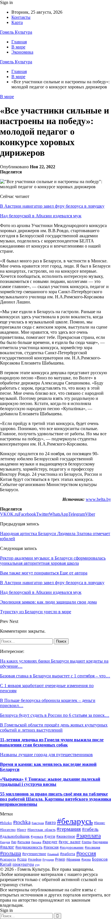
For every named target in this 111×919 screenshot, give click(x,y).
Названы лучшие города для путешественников (46, 754)
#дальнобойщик (15, 836)
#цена (86, 859)
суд (37, 864)
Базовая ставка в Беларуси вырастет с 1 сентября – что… (55, 675)
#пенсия (51, 847)
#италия (23, 842)
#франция (73, 859)
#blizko (6, 823)
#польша (10, 853)
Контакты (20, 17)
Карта (17, 22)
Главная (19, 41)
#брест (21, 830)
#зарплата (88, 835)
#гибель (90, 829)
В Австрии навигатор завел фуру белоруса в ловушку (52, 206)
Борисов (100, 859)
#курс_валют (70, 841)
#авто (50, 822)
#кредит (49, 841)
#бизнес (99, 823)
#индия (5, 842)
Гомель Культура (16, 32)
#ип (13, 842)
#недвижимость (28, 847)
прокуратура (23, 864)
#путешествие (34, 854)
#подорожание (72, 847)
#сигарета (8, 859)
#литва (86, 842)
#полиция (92, 847)
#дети (49, 836)
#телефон (34, 859)
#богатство (8, 830)
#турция (48, 859)
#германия (69, 829)
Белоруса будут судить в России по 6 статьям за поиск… (54, 715)
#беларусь (75, 821)
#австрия (38, 823)
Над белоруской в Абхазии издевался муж (40, 215)
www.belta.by (98, 499)
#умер (60, 859)
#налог (7, 847)
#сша (22, 859)
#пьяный (53, 854)
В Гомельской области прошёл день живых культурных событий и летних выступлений (54, 727)
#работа (67, 853)
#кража (36, 842)
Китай (5, 864)
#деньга (37, 836)
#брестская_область (41, 830)
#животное (65, 836)
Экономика (22, 52)
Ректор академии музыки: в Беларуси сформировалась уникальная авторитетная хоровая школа (53, 561)
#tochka (21, 822)
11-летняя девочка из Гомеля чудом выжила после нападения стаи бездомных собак (52, 742)
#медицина (100, 842)
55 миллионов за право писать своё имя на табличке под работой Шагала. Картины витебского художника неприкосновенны (55, 799)
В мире (18, 46)
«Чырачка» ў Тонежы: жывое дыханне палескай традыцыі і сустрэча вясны (50, 782)
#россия (86, 853)
